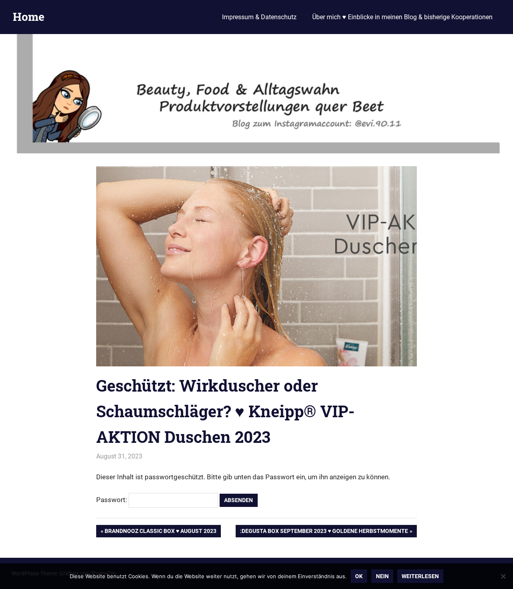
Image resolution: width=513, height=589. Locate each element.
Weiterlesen (420, 576)
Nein (382, 576)
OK (359, 576)
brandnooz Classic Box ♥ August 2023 (160, 532)
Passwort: (112, 500)
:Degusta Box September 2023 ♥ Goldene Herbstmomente (324, 532)
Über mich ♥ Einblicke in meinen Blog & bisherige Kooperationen (402, 17)
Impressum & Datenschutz (259, 17)
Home (28, 16)
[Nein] (503, 576)
